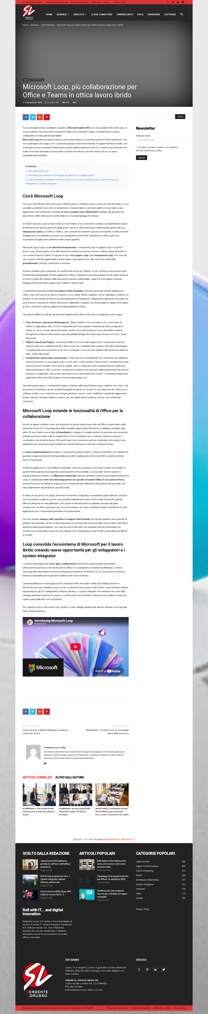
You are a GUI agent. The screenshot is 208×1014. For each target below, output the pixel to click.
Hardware (154, 14)
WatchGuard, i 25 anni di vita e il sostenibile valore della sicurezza (107, 732)
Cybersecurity (124, 14)
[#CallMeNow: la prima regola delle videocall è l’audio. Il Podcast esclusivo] (75, 794)
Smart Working (47, 25)
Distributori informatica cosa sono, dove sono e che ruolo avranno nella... (111, 864)
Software (170, 14)
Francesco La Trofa (33, 102)
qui (69, 607)
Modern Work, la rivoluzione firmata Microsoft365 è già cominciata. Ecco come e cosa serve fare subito (112, 811)
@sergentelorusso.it (119, 839)
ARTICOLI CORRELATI (37, 777)
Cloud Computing (101, 14)
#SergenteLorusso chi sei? (57, 2)
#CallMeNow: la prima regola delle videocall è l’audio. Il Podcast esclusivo (74, 811)
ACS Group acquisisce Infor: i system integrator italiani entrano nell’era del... (55, 879)
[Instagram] (173, 2)
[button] (181, 14)
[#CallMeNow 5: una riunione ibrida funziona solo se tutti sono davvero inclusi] (39, 794)
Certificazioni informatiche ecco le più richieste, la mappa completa (112, 894)
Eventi (106, 2)
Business (62, 14)
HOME (49, 14)
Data (140, 14)
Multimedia (96, 2)
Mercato (79, 14)
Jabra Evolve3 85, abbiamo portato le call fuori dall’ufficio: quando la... (55, 864)
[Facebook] (168, 2)
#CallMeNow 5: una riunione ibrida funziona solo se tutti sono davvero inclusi (38, 811)
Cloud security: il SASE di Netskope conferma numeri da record (45, 732)
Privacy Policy (119, 2)
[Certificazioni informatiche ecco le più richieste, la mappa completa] (87, 894)
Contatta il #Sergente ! (80, 2)
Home (25, 25)
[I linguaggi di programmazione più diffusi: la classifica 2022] (87, 880)
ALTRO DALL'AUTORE (69, 777)
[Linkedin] (178, 2)
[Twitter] (183, 2)
